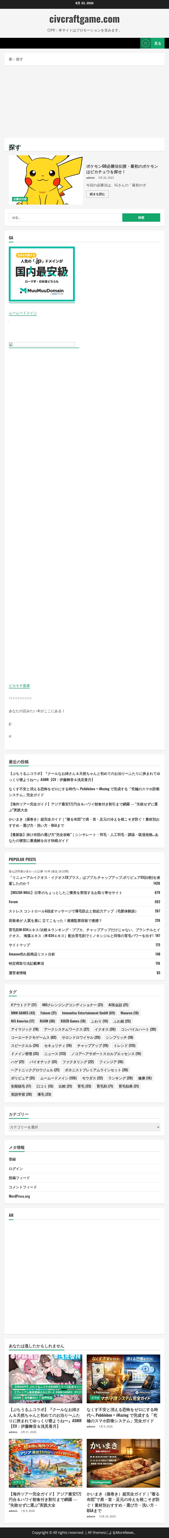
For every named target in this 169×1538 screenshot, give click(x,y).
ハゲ (17, 1061)
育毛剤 (105, 1086)
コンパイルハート (138, 1029)
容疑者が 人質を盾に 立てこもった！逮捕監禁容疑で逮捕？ (55, 920)
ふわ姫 (122, 1021)
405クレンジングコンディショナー (72, 1004)
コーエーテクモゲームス (33, 1037)
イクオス (105, 1029)
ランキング (120, 1077)
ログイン (16, 1168)
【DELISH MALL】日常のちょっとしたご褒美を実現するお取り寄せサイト (65, 892)
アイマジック (25, 1029)
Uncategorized (100, 1482)
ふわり (99, 1021)
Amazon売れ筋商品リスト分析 (32, 954)
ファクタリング (78, 1061)
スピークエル (25, 1045)
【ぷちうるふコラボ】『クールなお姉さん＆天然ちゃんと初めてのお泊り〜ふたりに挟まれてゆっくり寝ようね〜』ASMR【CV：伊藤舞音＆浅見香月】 (45, 1417)
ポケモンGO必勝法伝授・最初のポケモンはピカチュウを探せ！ (46, 180)
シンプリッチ (119, 1037)
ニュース (55, 1053)
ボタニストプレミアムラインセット (96, 1069)
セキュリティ (58, 1045)
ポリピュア (23, 1077)
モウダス (92, 1077)
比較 (65, 1086)
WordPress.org (19, 1196)
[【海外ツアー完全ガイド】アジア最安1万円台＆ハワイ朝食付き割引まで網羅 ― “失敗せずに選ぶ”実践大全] (45, 1463)
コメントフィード (23, 1186)
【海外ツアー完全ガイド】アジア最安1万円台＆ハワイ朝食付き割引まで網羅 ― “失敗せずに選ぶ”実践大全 (45, 1499)
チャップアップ (92, 1045)
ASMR (17, 1398)
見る (157, 42)
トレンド (124, 1045)
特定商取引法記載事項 (26, 963)
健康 (145, 1077)
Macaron (130, 1012)
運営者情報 (17, 972)
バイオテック (43, 1061)
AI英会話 (118, 1004)
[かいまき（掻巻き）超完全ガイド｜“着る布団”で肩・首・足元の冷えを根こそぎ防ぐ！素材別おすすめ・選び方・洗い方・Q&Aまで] (123, 1463)
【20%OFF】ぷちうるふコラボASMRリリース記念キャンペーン (51, 1387)
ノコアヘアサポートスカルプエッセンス (106, 1053)
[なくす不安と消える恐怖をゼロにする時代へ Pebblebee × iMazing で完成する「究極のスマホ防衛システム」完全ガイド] (123, 1379)
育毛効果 (129, 1086)
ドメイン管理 (25, 1053)
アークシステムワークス (66, 1029)
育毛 (84, 1086)
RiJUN (47, 1021)
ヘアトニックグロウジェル (35, 1069)
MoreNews (125, 1532)
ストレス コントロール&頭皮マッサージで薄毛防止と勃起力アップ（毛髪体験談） (73, 910)
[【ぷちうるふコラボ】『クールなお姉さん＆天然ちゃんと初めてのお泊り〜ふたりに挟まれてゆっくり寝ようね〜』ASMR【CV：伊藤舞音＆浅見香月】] (45, 1379)
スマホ (95, 1398)
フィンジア (111, 1061)
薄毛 (44, 1094)
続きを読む (99, 195)
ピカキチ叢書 (19, 685)
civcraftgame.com (84, 18)
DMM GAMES (23, 1012)
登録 (12, 1159)
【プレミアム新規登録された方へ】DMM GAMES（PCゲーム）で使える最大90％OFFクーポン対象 (72, 1392)
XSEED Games (73, 1021)
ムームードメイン (23, 313)
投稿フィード (19, 1177)
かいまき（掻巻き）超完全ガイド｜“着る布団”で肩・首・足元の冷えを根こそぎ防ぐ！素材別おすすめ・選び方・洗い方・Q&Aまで (123, 1502)
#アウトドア (24, 1004)
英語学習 (21, 1094)
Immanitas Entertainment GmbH (88, 1012)
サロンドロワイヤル (81, 1037)
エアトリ (18, 1482)
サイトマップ (19, 944)
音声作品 (47, 1398)
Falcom (48, 1012)
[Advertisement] (84, 100)
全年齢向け (31, 1398)
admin (90, 178)
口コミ (45, 1086)
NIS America (22, 1021)
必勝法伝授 (20, 199)
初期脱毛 (21, 1086)
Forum (13, 901)
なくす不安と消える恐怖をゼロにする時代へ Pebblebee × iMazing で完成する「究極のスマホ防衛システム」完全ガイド (122, 1414)
